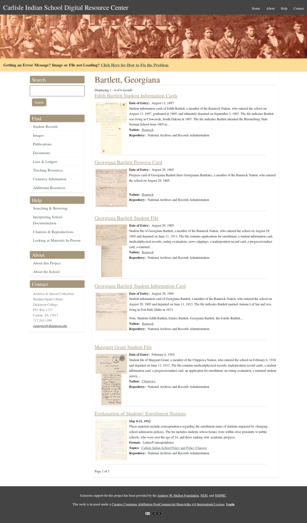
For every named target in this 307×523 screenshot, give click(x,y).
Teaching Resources (48, 170)
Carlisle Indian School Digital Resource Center (65, 7)
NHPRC (220, 495)
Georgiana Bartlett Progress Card (128, 162)
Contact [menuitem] (299, 8)
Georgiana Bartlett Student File (127, 218)
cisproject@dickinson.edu (50, 326)
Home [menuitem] (256, 8)
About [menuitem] (270, 8)
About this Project (47, 262)
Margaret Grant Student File (123, 347)
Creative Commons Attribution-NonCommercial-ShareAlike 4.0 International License (168, 504)
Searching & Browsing (50, 208)
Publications (42, 143)
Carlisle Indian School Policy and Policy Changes (174, 448)
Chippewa (148, 381)
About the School (46, 271)
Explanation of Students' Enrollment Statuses (140, 413)
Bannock (148, 129)
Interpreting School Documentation (47, 219)
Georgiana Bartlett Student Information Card (140, 285)
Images (38, 135)
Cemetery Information (49, 178)
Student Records (45, 126)
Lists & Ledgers (45, 161)
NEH (204, 495)
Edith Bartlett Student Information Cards (136, 95)
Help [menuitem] (284, 8)
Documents (41, 152)
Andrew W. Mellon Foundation (178, 495)
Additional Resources (49, 187)
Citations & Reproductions (53, 231)
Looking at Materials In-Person (56, 240)
